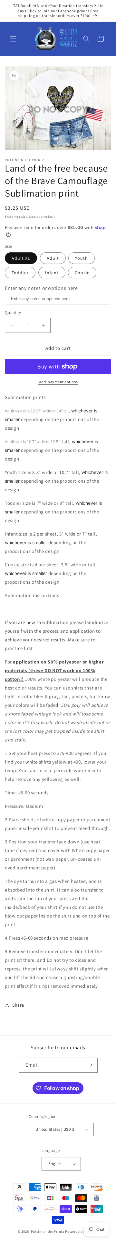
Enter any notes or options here (41, 288)
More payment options (58, 381)
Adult (53, 258)
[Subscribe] (90, 1065)
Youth (81, 258)
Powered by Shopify (81, 1231)
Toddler (20, 272)
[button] (13, 39)
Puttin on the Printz (47, 1231)
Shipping (11, 217)
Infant (52, 272)
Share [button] (18, 1005)
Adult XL (21, 258)
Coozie (82, 272)
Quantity (13, 312)
